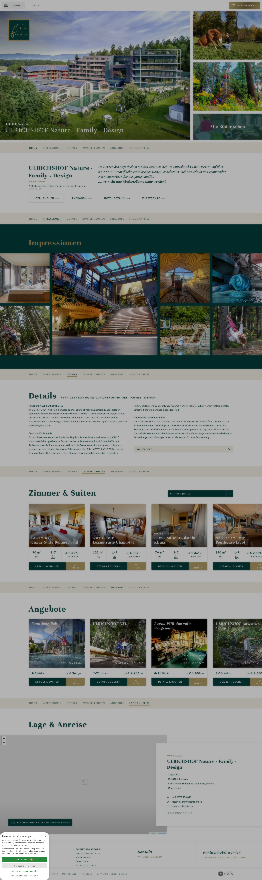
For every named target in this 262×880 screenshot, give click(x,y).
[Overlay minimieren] (45, 836)
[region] (24, 847)
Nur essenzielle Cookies (24, 866)
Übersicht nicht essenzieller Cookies (24, 871)
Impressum (34, 876)
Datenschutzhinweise (19, 876)
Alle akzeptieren (23, 860)
